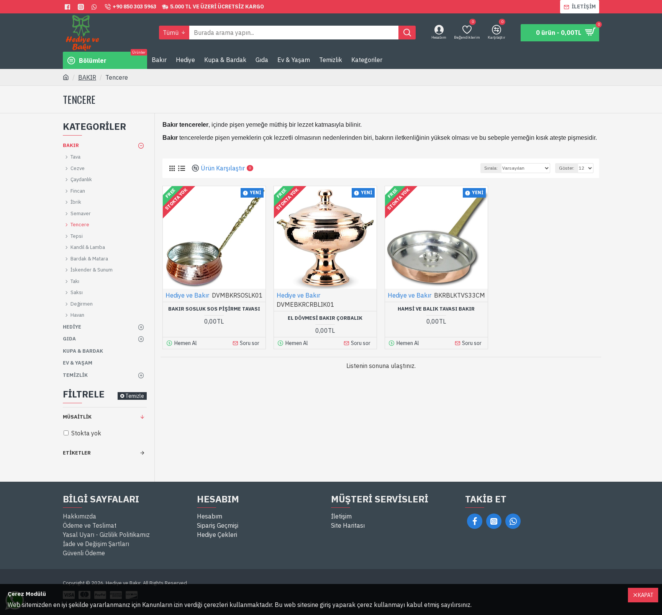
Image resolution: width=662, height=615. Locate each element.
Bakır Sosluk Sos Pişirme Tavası (214, 309)
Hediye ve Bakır (187, 295)
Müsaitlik (77, 417)
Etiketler (77, 453)
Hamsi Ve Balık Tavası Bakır (436, 309)
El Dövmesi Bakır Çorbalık (325, 318)
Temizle (134, 396)
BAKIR (87, 77)
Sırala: (491, 168)
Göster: (566, 168)
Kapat (646, 595)
